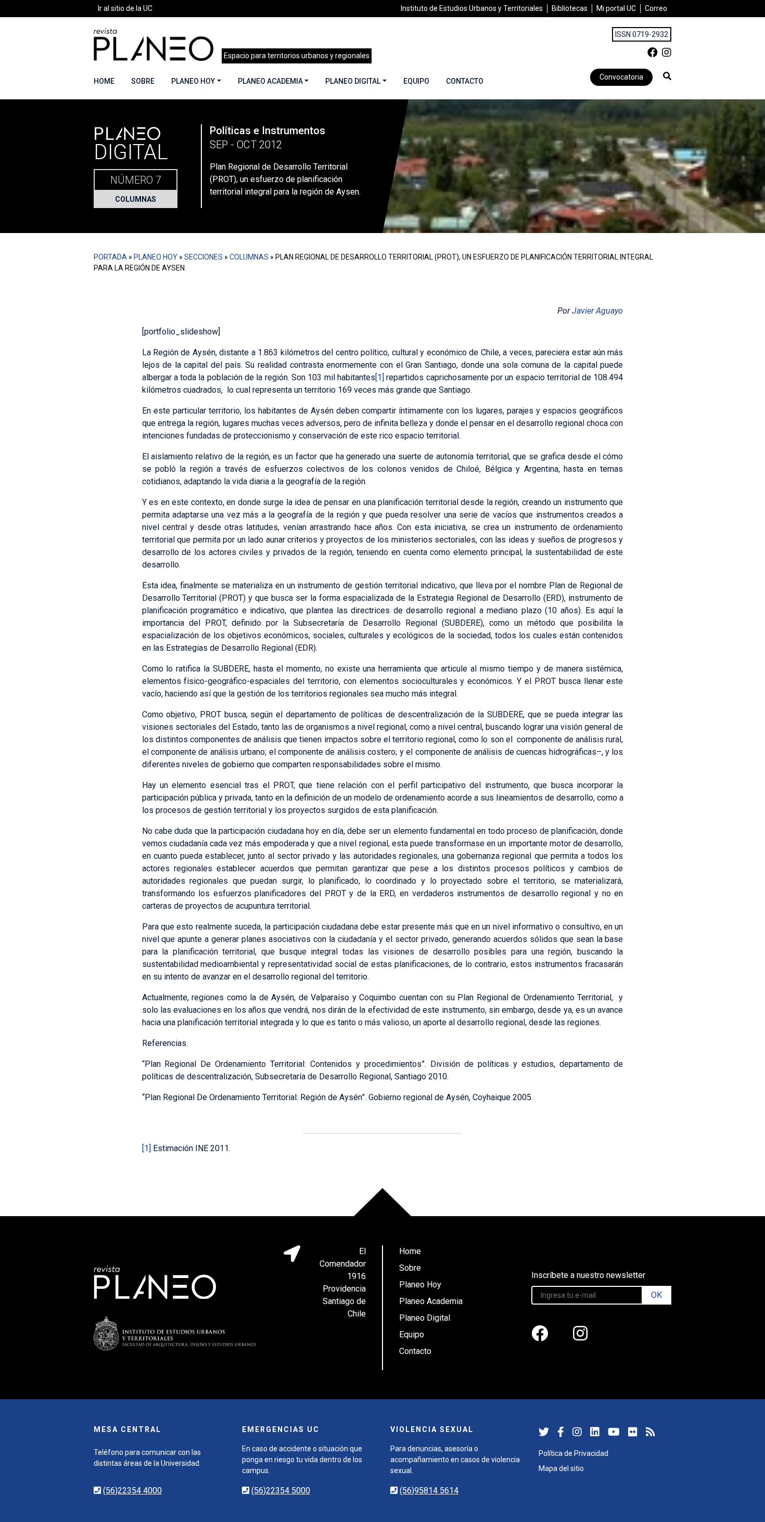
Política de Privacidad (573, 1453)
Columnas (135, 199)
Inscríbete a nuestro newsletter (588, 1275)
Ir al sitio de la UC (125, 8)
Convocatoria (621, 77)
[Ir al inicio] (153, 44)
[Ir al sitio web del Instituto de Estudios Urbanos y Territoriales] (175, 1333)
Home (104, 81)
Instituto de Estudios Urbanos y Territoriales (472, 8)
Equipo (416, 81)
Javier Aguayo (597, 311)
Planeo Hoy (193, 81)
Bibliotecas (570, 8)
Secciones (203, 257)
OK (656, 1295)
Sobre (143, 81)
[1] (379, 377)
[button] (667, 76)
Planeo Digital (352, 81)
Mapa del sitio (561, 1468)
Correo (656, 8)
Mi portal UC (616, 8)
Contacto (464, 81)
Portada (110, 257)
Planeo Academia (270, 81)
